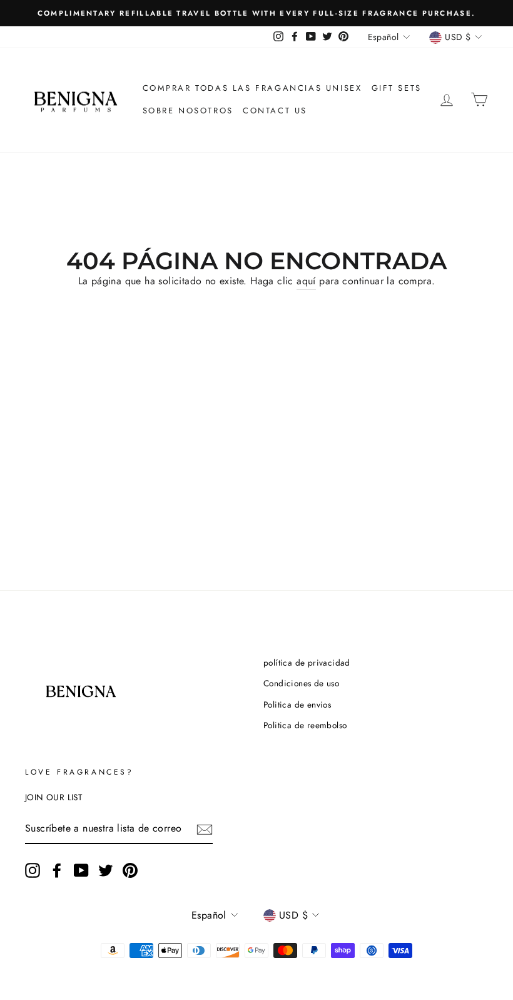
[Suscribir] (204, 829)
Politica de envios (297, 704)
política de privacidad (306, 662)
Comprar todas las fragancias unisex (252, 88)
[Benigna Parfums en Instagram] (32, 870)
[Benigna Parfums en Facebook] (56, 870)
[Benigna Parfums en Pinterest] (130, 870)
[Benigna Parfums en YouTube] (81, 870)
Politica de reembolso (305, 725)
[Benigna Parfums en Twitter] (105, 870)
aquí (306, 281)
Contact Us (275, 110)
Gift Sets (397, 88)
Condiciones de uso (301, 683)
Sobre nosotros (188, 110)
